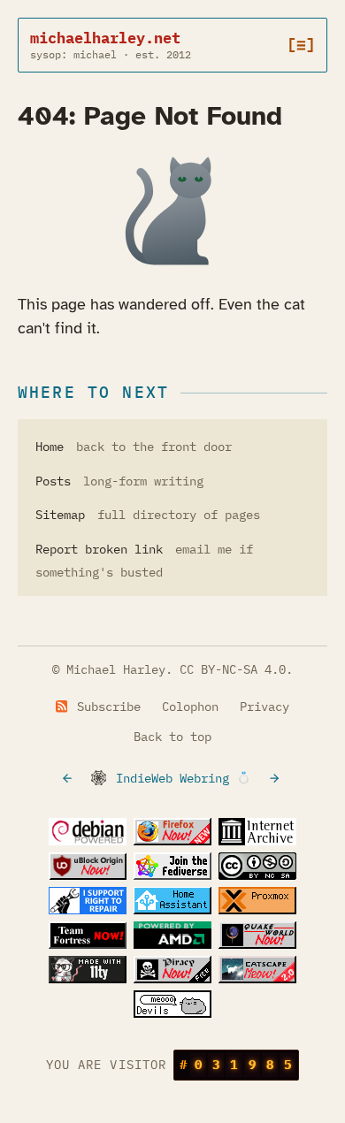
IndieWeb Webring (172, 778)
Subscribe (105, 706)
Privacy (264, 706)
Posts (53, 481)
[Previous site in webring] (69, 778)
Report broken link (99, 549)
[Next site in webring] (276, 778)
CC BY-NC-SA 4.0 (233, 669)
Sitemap (60, 515)
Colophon (190, 706)
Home (49, 447)
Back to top (172, 737)
